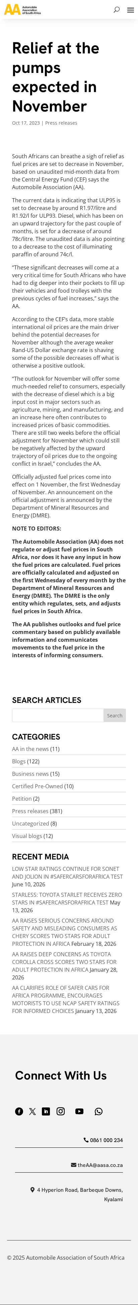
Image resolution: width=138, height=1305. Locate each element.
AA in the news (30, 749)
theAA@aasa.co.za (100, 1165)
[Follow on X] (32, 1111)
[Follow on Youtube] (79, 1111)
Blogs (19, 761)
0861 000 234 (106, 1140)
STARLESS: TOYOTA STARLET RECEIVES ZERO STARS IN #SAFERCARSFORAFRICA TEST (67, 898)
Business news (30, 773)
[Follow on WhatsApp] (99, 1111)
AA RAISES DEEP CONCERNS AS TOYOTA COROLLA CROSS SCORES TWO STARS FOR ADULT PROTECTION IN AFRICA (64, 962)
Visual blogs (27, 836)
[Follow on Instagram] (61, 1111)
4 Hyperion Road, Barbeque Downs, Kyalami (80, 1194)
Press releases (61, 123)
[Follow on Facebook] (19, 1111)
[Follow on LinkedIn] (46, 1111)
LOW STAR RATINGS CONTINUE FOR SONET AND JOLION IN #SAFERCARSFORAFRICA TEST (67, 872)
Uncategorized (30, 823)
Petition (22, 798)
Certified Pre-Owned (37, 786)
